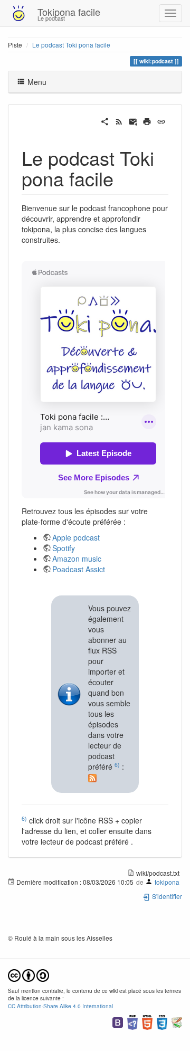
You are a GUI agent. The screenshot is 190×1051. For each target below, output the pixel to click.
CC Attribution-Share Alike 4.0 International (60, 1006)
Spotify (63, 548)
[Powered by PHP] (132, 1021)
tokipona (167, 881)
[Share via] (104, 120)
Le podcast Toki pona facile (71, 44)
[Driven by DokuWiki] (177, 1021)
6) (117, 765)
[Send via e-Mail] (133, 120)
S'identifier (166, 896)
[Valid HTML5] (147, 1021)
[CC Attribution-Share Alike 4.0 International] (28, 974)
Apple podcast (76, 537)
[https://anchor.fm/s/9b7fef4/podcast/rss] (92, 777)
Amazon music (76, 558)
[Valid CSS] (162, 1021)
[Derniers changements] (119, 120)
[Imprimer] (146, 120)
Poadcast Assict (78, 569)
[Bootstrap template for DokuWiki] (117, 1021)
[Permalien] (161, 120)
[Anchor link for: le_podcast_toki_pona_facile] (123, 177)
